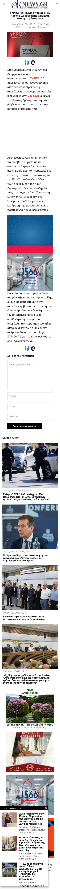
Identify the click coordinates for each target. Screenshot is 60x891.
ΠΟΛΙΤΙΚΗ (43, 24)
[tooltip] (27, 62)
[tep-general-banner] (30, 234)
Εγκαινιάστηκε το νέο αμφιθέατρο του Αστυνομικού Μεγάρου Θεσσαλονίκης (24, 617)
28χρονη (33, 95)
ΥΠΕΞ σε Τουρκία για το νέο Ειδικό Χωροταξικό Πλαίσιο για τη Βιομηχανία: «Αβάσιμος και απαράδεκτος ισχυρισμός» (31, 871)
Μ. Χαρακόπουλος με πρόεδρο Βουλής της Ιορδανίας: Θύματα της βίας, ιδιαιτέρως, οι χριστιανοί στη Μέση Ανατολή (32, 843)
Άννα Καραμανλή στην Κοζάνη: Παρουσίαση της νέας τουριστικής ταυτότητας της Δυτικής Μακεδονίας (31, 818)
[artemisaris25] (30, 708)
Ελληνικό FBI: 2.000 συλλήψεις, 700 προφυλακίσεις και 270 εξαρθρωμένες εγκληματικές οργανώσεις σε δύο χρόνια (26, 497)
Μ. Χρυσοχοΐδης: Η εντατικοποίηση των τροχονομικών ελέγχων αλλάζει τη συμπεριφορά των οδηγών (25, 558)
